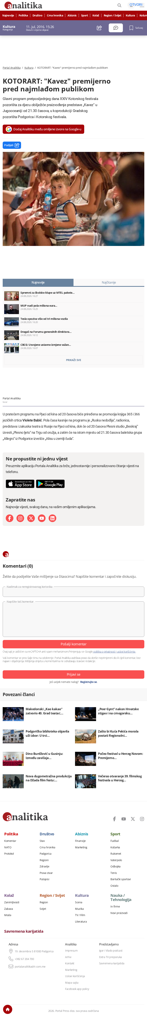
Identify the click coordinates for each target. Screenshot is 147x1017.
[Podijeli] (99, 28)
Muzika (79, 909)
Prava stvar (46, 873)
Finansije (80, 841)
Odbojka (115, 866)
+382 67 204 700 (24, 959)
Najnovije (8, 15)
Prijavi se (73, 674)
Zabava (8, 909)
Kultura (130, 15)
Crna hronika (55, 15)
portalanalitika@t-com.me (30, 966)
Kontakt (69, 963)
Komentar (10, 841)
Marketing (81, 847)
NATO (7, 847)
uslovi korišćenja (126, 651)
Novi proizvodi (118, 913)
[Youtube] (42, 518)
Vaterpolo (116, 860)
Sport (84, 15)
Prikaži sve (73, 360)
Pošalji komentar (73, 644)
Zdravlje (44, 866)
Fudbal (114, 841)
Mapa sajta (71, 982)
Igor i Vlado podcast (110, 950)
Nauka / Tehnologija (120, 897)
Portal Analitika (11, 67)
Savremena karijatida (23, 931)
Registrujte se (88, 682)
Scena (78, 902)
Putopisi (44, 879)
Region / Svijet (112, 15)
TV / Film (80, 915)
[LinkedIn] (52, 518)
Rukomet (115, 853)
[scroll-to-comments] (116, 27)
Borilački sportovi (120, 879)
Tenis (113, 873)
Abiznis (72, 15)
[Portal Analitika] (25, 816)
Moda (7, 915)
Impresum (71, 950)
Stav (42, 841)
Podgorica (45, 853)
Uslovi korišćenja (75, 976)
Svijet (43, 909)
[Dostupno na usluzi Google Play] (50, 483)
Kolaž (95, 15)
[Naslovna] (7, 1009)
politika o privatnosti (104, 651)
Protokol (9, 853)
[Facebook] (9, 518)
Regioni (44, 860)
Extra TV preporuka (110, 957)
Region (44, 902)
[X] (31, 518)
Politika (23, 15)
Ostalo (114, 885)
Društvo (37, 15)
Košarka (115, 847)
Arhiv (68, 957)
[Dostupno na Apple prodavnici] (20, 483)
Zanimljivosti (11, 902)
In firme (115, 906)
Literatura (81, 921)
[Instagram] (20, 518)
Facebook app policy (77, 989)
